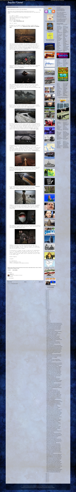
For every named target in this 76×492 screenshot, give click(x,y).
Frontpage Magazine (59, 38)
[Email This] (12, 270)
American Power (59, 133)
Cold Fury (58, 136)
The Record (58, 128)
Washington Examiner (59, 50)
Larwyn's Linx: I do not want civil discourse (52, 406)
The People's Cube (59, 94)
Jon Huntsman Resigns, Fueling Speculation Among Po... (54, 324)
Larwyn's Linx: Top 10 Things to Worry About (52, 365)
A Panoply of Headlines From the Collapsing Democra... (54, 323)
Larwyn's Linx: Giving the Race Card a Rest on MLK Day (54, 401)
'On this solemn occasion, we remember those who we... (54, 434)
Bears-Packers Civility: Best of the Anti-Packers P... (53, 378)
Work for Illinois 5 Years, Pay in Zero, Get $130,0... (53, 407)
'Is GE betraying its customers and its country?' (52, 386)
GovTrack (58, 61)
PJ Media (58, 46)
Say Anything (64, 43)
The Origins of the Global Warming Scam (62, 14)
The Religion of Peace (59, 129)
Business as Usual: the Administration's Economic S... (53, 419)
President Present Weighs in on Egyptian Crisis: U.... (53, 333)
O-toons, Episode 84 (49, 353)
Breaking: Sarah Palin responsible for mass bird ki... (53, 449)
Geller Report (58, 40)
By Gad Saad (50, 21)
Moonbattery (64, 38)
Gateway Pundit (59, 39)
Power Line (58, 47)
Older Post (41, 281)
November (48, 310)
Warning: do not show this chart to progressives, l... (53, 468)
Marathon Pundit (65, 132)
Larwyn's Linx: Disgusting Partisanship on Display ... (53, 448)
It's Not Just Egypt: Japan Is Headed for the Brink (53, 338)
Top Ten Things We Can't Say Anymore (51, 429)
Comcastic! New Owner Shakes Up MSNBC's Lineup (53, 394)
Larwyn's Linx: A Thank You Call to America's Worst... (53, 426)
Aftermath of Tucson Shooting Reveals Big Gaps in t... (53, 400)
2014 (47, 304)
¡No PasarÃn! (58, 134)
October (48, 311)
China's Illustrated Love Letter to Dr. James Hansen (53, 395)
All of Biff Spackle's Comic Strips (50, 285)
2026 (47, 290)
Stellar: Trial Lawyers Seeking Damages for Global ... (53, 367)
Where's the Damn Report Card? (51, 340)
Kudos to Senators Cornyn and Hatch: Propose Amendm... (54, 346)
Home (25, 281)
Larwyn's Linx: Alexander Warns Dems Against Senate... (54, 463)
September (48, 312)
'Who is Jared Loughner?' (50, 453)
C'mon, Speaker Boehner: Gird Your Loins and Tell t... (53, 345)
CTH (57, 33)
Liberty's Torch (65, 36)
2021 (47, 296)
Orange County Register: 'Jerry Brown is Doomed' (53, 352)
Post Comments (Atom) (14, 283)
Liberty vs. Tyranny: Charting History (61, 12)
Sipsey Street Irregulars (66, 134)
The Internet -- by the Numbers (50, 399)
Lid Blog (64, 37)
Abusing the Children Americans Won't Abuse (52, 337)
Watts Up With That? (65, 129)
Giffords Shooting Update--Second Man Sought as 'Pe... (54, 456)
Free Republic (58, 37)
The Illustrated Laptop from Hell (60, 10)
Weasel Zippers (59, 51)
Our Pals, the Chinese (49, 388)
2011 (47, 308)
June (47, 316)
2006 (47, 478)
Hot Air (57, 41)
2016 (47, 302)
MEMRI (64, 93)
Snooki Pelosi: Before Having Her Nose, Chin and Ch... (54, 374)
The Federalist (58, 48)
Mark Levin (58, 44)
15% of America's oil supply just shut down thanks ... (53, 450)
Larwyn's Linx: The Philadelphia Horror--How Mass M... (54, 387)
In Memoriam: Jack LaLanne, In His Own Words (53, 359)
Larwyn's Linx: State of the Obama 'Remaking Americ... (54, 354)
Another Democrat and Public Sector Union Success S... (54, 409)
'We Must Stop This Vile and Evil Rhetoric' (52, 436)
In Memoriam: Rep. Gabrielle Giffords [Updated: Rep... (54, 461)
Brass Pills (58, 60)
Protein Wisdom (65, 41)
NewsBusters (64, 94)
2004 (47, 480)
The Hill (58, 49)
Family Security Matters (60, 138)
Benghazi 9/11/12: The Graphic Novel (61, 16)
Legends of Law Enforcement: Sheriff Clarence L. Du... (54, 441)
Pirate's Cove (64, 40)
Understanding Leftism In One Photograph (52, 408)
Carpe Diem (64, 61)
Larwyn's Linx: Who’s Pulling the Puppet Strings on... (53, 470)
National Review (59, 45)
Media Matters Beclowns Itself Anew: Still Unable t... (53, 462)
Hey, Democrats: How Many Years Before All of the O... (54, 351)
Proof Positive (58, 92)
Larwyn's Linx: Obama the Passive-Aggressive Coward (54, 339)
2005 (47, 479)
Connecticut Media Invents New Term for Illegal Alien (53, 455)
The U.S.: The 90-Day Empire (60, 15)
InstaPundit (58, 43)
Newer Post (9, 281)
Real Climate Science (65, 128)
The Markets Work (65, 47)
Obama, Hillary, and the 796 (50, 344)
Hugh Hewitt (58, 42)
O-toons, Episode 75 (49, 361)
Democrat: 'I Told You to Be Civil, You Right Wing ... (53, 393)
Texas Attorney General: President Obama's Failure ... (53, 414)
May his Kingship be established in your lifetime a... (53, 422)
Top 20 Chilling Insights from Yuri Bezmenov (57, 0)
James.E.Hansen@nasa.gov (18, 21)
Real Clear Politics (65, 95)
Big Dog (58, 135)
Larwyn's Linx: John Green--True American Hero (53, 443)
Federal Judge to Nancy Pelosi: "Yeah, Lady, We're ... (53, 326)
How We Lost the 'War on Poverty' (61, 20)
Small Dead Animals (65, 135)
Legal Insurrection (65, 35)
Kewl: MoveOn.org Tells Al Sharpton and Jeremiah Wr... (54, 440)
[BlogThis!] (13, 270)
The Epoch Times (59, 35)
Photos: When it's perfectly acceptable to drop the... (53, 385)
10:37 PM (11, 276)
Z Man (64, 51)
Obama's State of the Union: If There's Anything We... (53, 372)
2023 (47, 294)
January (48, 322)
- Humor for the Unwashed (62, 24)
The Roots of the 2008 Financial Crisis (61, 17)
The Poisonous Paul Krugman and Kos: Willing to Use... (54, 454)
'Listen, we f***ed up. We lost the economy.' (52, 421)
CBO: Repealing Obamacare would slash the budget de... (54, 469)
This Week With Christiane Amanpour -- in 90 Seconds (54, 366)
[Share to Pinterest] (16, 270)
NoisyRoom (64, 39)
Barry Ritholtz (64, 60)
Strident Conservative (66, 44)
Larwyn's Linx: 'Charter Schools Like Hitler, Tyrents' (53, 373)
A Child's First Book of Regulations (61, 21)
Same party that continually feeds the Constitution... (53, 467)
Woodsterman (58, 95)
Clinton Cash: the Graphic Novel (30, 0)
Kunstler (64, 33)
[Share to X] (14, 270)
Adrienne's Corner (59, 132)
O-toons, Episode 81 (49, 358)
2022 (47, 295)
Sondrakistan (64, 136)
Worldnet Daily (65, 50)
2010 (47, 473)
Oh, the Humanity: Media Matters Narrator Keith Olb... (53, 381)
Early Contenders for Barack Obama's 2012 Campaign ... (54, 412)
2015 (47, 303)
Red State (64, 42)
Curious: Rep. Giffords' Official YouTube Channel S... (53, 447)
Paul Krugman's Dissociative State (51, 442)
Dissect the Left (59, 137)
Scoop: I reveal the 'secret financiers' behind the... (53, 402)
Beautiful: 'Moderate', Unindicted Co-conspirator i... (53, 427)
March (48, 319)
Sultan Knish (64, 45)
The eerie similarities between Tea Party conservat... (53, 433)
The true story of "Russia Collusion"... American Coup (50, 31)
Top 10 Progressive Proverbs (50, 330)
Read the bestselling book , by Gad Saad (50, 40)
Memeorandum (65, 92)
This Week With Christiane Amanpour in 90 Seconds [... (54, 331)
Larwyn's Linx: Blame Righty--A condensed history (53, 420)
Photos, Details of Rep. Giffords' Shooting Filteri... (53, 460)
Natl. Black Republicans (66, 133)
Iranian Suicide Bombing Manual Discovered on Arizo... (54, 347)
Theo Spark (64, 137)
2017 (47, 301)
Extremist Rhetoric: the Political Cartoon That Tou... (53, 428)
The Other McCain (65, 48)
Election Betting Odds (59, 34)
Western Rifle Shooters (66, 49)
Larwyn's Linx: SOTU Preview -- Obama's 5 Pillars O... (53, 360)
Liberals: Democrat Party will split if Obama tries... (53, 415)
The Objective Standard (66, 46)
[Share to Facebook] (15, 270)
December (48, 309)
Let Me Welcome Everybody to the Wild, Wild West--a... (54, 435)
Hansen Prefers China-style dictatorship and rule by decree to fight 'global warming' (22, 267)
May (47, 317)
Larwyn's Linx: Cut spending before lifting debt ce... (53, 392)
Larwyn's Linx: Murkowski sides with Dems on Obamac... (54, 380)
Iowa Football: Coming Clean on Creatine (52, 332)
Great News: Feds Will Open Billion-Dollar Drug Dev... (53, 371)
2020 (47, 297)
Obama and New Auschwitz (60, 13)
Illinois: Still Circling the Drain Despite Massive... (53, 379)
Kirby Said (64, 34)
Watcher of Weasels (65, 138)
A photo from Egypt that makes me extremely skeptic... (53, 325)
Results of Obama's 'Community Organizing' (6, 0)
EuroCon (58, 36)
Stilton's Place (58, 93)
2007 (47, 477)
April (47, 318)
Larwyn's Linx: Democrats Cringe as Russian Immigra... (54, 413)
